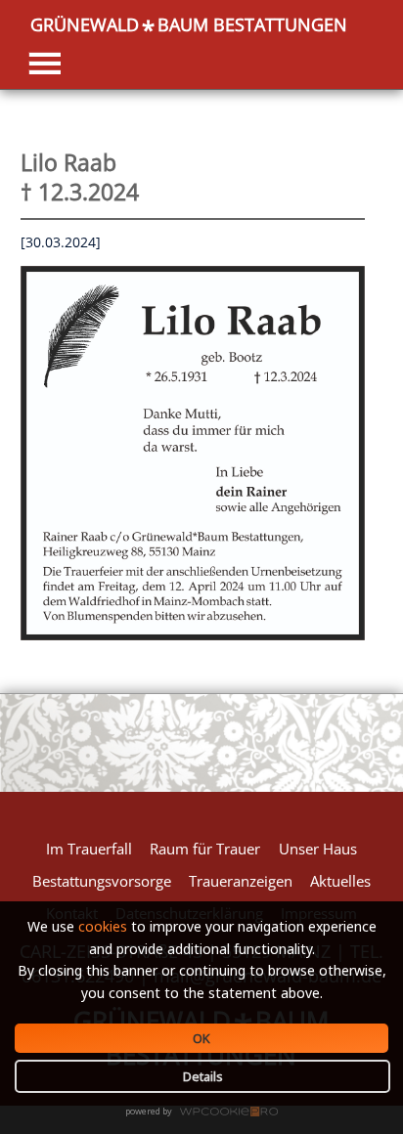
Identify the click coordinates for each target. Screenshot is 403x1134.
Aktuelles (340, 881)
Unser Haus (318, 848)
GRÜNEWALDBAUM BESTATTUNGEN (188, 25)
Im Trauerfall (89, 848)
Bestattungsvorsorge (101, 881)
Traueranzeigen (240, 881)
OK (201, 1038)
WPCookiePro (207, 1112)
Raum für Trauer (205, 848)
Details (203, 1076)
